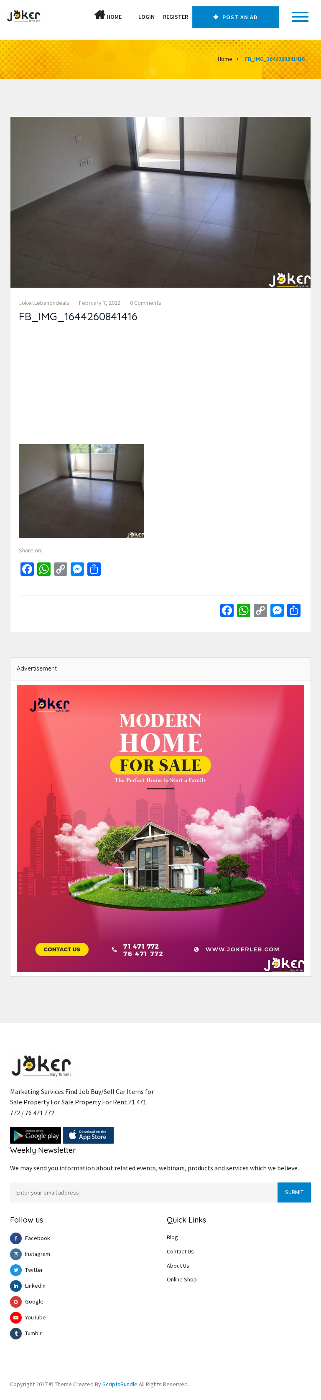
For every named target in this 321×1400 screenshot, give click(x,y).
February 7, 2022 (99, 302)
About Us (178, 1265)
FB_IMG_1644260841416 (275, 59)
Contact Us (180, 1251)
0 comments (145, 302)
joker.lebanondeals (44, 302)
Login (146, 16)
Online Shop (182, 1279)
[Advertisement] (160, 385)
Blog (172, 1237)
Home (113, 16)
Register (175, 16)
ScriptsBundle (120, 1384)
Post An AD (239, 17)
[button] (130, 16)
